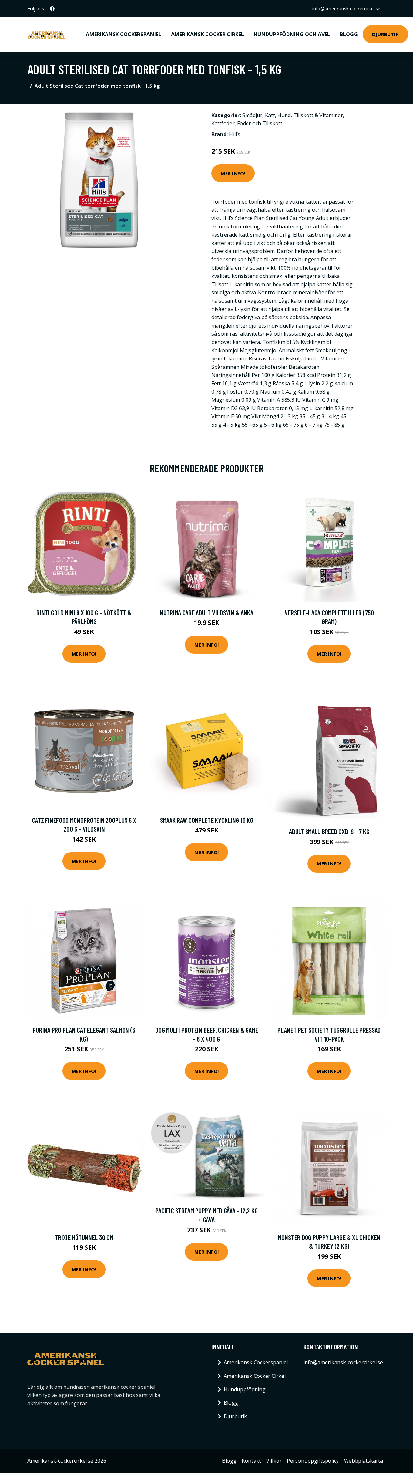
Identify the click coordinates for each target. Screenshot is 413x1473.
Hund (284, 115)
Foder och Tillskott (259, 123)
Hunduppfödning (245, 1389)
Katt (270, 115)
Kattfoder (223, 123)
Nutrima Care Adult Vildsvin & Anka (206, 613)
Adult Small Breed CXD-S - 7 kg (329, 831)
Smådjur (252, 115)
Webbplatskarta (363, 1460)
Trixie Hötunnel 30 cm (84, 1237)
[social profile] (52, 9)
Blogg (349, 34)
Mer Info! (233, 173)
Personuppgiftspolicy (313, 1460)
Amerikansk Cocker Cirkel (207, 34)
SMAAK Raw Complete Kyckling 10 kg (206, 820)
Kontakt (251, 1460)
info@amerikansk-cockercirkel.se (346, 8)
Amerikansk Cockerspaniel (123, 34)
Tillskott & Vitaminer (318, 115)
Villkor (274, 1460)
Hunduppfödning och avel (292, 34)
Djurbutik (385, 34)
